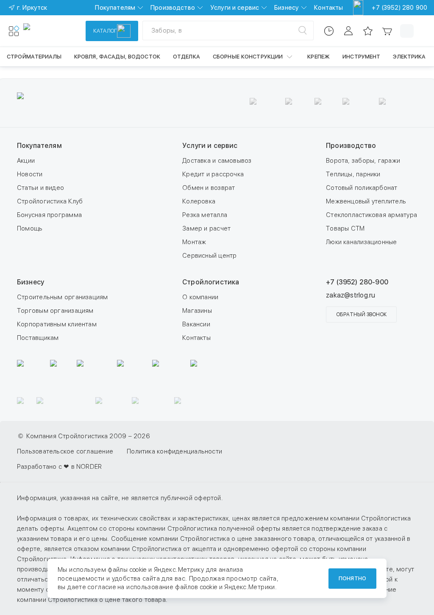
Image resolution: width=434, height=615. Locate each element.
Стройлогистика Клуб (50, 201)
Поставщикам (37, 338)
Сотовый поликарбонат (362, 188)
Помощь (29, 228)
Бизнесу (286, 7)
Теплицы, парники (353, 174)
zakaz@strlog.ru (350, 295)
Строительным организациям (62, 297)
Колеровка (198, 201)
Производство (172, 7)
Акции (26, 160)
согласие (101, 587)
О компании (200, 297)
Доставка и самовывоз (217, 160)
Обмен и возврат (208, 188)
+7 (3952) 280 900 (399, 7)
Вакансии (196, 324)
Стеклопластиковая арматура (371, 215)
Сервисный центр (209, 255)
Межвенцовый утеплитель (366, 201)
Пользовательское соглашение (65, 451)
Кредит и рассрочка (213, 174)
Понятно (352, 578)
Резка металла (204, 215)
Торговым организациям (55, 310)
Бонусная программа (49, 215)
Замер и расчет (206, 228)
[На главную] (54, 31)
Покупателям (115, 7)
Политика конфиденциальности (174, 451)
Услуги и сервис (234, 7)
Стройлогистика (210, 282)
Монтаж (194, 242)
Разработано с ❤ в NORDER (59, 466)
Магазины (197, 310)
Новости (30, 174)
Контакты (328, 7)
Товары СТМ (345, 228)
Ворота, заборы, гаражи (363, 160)
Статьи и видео (40, 188)
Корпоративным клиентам (57, 324)
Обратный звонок (361, 314)
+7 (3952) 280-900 (357, 282)
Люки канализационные (361, 242)
